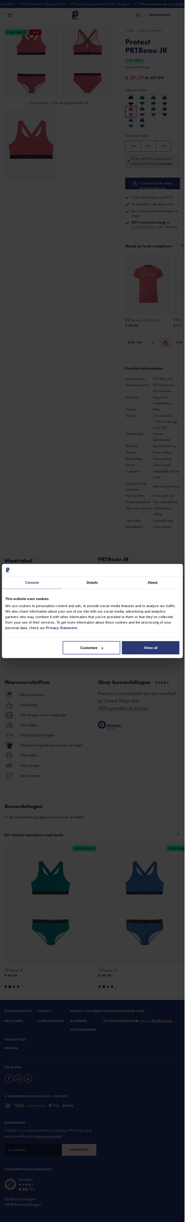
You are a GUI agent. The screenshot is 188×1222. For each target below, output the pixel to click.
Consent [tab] (32, 582)
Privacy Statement (61, 628)
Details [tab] (92, 582)
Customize (88, 648)
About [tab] (153, 582)
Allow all (151, 648)
